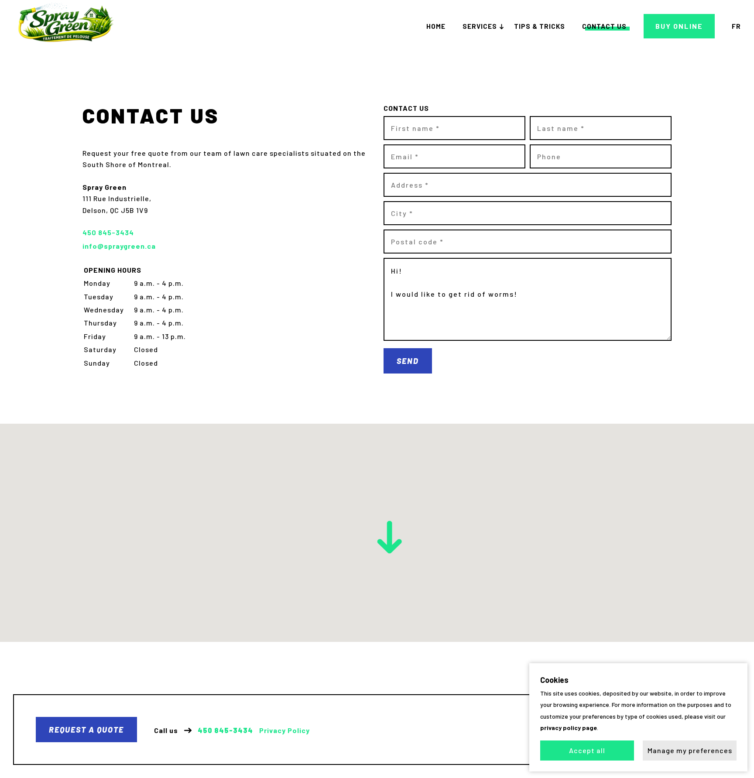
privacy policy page (568, 727)
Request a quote (86, 729)
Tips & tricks (539, 26)
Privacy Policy (284, 730)
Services (480, 26)
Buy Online (679, 26)
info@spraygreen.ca (119, 246)
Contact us (604, 26)
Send (408, 361)
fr (736, 26)
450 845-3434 (225, 730)
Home (436, 26)
